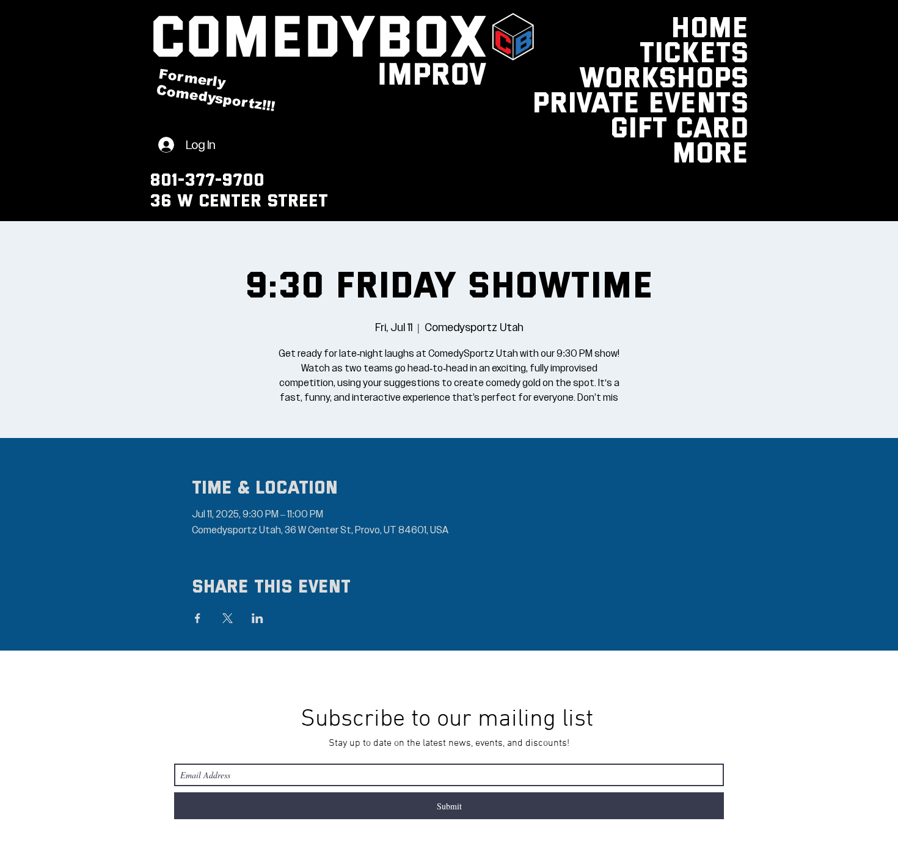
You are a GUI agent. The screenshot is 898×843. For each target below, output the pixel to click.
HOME (718, 25)
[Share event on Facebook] (197, 618)
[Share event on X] (227, 618)
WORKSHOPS (718, 76)
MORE (718, 151)
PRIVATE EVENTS (718, 101)
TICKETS (718, 51)
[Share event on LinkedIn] (257, 618)
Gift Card (718, 126)
